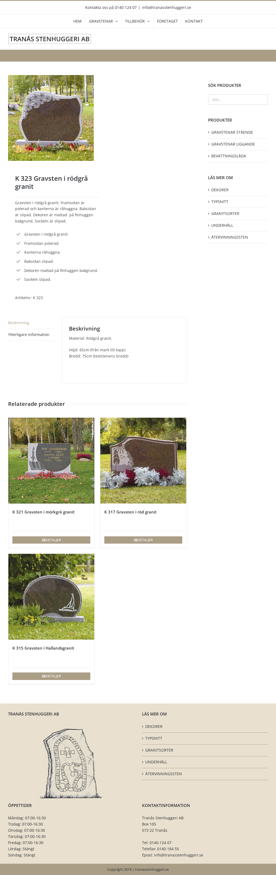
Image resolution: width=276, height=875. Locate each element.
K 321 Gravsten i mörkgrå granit (43, 512)
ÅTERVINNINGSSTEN (229, 237)
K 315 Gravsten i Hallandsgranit (43, 648)
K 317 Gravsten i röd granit (130, 512)
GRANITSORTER (225, 213)
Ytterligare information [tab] (28, 334)
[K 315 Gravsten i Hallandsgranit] (51, 597)
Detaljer (53, 539)
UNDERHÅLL (222, 225)
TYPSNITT (219, 201)
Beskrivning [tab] (18, 322)
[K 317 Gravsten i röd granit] (143, 461)
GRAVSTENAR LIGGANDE (233, 144)
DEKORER (220, 189)
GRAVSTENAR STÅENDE (232, 132)
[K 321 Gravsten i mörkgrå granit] (51, 461)
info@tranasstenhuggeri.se (166, 7)
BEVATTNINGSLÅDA (228, 155)
